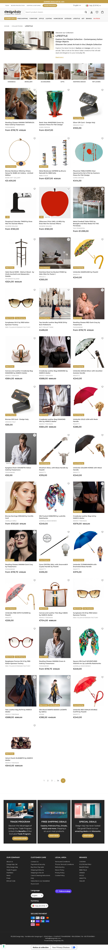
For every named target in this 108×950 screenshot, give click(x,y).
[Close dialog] (75, 457)
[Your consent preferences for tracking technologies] (4, 946)
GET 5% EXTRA (54, 483)
